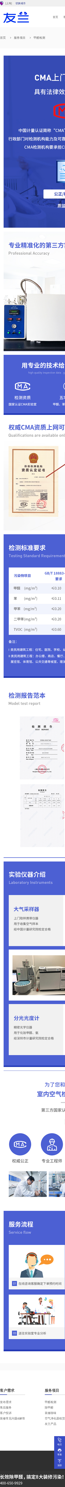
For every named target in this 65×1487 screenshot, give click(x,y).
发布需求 (6, 1402)
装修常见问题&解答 (12, 1418)
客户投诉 (6, 1413)
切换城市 (21, 3)
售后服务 (6, 1407)
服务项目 (19, 37)
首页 (55, 17)
